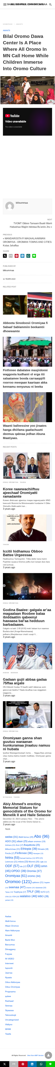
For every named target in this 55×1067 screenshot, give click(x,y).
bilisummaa (12, 849)
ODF (12, 866)
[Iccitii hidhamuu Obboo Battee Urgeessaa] (27, 527)
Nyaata (8, 977)
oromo (34, 875)
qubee (8, 996)
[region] (27, 14)
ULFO (44, 892)
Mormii (34, 861)
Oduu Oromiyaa (10, 482)
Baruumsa (10, 944)
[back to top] (48, 1055)
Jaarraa (8, 973)
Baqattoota (32, 845)
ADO (10, 841)
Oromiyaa (16, 876)
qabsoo (38, 882)
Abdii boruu (25, 837)
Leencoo (11, 861)
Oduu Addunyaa (12, 982)
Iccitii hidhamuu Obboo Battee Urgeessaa (23, 553)
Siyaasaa (7, 797)
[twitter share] (5, 256)
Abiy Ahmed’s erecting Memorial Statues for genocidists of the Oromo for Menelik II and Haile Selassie (27, 809)
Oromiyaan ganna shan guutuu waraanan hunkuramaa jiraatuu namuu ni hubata (26, 743)
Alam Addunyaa (12, 930)
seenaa (17, 887)
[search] (50, 4)
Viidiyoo (8, 1024)
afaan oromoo (36, 841)
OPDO (18, 871)
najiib (43, 862)
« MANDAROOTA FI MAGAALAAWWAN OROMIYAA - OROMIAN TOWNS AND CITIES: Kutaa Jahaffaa (27, 242)
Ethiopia (29, 848)
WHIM (8, 1029)
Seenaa (14, 672)
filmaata (43, 849)
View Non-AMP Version (35, 1055)
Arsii (19, 845)
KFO (39, 858)
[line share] (34, 256)
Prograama (10, 991)
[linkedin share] (22, 256)
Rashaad (9, 1001)
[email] (13, 1064)
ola (23, 866)
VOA (15, 897)
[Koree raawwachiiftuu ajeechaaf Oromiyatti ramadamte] (27, 465)
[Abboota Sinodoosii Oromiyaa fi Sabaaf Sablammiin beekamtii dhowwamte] (27, 304)
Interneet (9, 963)
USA (8, 896)
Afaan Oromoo (12, 926)
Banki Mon (10, 940)
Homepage (8, 24)
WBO (43, 896)
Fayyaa (8, 954)
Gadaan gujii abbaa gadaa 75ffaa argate (25, 681)
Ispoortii (8, 968)
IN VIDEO (9, 958)
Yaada (23, 482)
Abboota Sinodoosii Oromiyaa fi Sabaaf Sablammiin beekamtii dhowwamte (25, 327)
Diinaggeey (10, 949)
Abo (41, 836)
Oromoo (18, 881)
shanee (30, 888)
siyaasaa (40, 888)
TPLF (33, 891)
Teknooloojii (10, 1015)
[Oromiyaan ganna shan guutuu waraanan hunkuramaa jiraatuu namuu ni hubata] (27, 714)
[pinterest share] (16, 256)
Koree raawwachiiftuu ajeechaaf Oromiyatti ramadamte (21, 492)
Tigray (9, 892)
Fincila (10, 853)
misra (23, 861)
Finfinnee (24, 853)
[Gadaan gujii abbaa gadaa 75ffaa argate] (27, 656)
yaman (9, 900)
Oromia (34, 871)
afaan (22, 841)
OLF (33, 866)
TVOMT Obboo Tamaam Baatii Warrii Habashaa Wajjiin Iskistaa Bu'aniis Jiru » (31, 225)
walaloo (28, 896)
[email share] (11, 256)
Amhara (10, 845)
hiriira (12, 857)
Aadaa (6, 672)
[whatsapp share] (28, 256)
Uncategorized (12, 1020)
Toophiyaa (20, 892)
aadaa (11, 836)
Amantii (19, 24)
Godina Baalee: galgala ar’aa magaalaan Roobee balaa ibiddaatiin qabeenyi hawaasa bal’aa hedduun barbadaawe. (27, 617)
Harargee (38, 853)
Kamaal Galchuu (27, 858)
